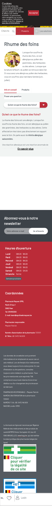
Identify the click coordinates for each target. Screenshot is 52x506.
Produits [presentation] (25, 89)
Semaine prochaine (13, 279)
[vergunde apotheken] (19, 492)
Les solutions (46, 31)
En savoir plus (25, 148)
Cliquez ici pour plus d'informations (12, 22)
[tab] (11, 90)
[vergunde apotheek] (19, 458)
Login (23, 497)
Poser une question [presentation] (12, 96)
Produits (25, 31)
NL (2, 498)
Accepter (33, 13)
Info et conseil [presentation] (10, 89)
